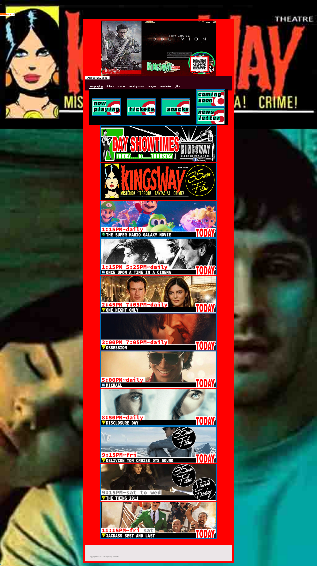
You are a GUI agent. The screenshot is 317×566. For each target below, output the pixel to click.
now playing (96, 86)
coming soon (136, 86)
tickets (110, 86)
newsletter (165, 86)
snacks (121, 86)
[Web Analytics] (7, 15)
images (152, 86)
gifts (177, 86)
